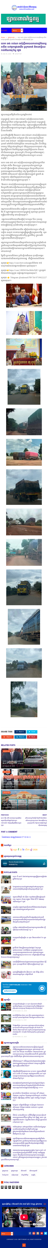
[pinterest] (41, 1233)
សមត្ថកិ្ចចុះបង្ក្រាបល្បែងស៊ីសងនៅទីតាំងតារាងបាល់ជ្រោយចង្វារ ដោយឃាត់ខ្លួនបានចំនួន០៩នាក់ (29, 908)
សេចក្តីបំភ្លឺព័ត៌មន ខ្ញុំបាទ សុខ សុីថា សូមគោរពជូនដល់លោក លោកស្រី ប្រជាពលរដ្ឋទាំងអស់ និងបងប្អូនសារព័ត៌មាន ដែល (28, 1016)
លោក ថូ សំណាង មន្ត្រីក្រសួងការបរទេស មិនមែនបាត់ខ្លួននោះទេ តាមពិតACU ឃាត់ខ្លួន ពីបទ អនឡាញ (23, 762)
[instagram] (37, 1233)
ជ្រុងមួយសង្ (5, 1171)
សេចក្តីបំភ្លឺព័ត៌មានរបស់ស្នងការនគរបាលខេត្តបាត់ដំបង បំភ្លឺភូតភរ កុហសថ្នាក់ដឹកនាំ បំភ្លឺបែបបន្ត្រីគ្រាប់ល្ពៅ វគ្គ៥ (29, 963)
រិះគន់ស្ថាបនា (5, 1175)
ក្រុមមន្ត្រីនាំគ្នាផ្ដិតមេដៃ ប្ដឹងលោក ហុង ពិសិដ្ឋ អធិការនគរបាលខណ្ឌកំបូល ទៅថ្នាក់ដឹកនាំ (28, 973)
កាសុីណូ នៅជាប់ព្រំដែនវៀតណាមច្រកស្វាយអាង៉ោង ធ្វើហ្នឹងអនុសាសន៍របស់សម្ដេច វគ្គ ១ (29, 928)
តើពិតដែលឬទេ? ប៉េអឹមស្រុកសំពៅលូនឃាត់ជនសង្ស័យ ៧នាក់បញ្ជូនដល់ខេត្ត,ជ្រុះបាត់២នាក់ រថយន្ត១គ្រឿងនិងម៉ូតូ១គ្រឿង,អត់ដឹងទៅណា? (29, 1063)
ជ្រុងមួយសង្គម (11, 38)
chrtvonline (22, 1239)
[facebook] (30, 1233)
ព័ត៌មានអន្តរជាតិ (33, 1171)
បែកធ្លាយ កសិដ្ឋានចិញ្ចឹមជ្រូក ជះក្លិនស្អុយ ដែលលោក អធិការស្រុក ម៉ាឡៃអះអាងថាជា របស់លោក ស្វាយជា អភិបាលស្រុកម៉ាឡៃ (28, 1107)
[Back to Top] (24, 1245)
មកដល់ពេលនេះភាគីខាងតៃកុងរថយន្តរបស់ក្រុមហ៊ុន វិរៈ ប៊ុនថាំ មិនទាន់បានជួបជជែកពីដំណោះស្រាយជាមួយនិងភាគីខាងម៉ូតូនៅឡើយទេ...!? (23, 783)
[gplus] (33, 1233)
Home (4, 30)
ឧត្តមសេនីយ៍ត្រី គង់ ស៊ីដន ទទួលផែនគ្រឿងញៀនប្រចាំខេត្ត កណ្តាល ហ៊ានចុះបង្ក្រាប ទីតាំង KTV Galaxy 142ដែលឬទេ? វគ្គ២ (29, 899)
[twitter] (45, 1233)
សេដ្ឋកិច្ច (33, 1175)
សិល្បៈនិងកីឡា (24, 1175)
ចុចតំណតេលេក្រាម (10, 991)
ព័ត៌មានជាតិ (23, 1171)
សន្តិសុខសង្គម (14, 1175)
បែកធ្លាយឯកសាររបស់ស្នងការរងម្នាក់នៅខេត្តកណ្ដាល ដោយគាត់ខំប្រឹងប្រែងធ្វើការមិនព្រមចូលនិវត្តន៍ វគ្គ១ (28, 888)
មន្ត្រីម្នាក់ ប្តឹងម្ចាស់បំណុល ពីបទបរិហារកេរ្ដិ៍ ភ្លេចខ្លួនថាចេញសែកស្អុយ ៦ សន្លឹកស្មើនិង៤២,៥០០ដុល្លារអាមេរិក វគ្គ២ (23, 803)
